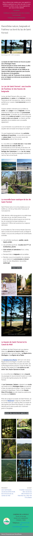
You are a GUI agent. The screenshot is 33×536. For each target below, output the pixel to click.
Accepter (16, 10)
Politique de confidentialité (16, 18)
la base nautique (16, 268)
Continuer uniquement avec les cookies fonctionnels (16, 14)
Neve (3, 534)
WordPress (17, 534)
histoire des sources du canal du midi (16, 413)
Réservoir (11, 400)
